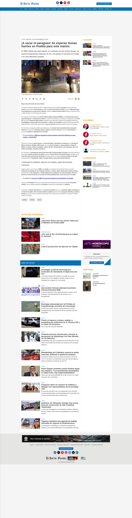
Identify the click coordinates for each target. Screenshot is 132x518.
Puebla (32, 199)
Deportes (101, 9)
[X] (61, 2)
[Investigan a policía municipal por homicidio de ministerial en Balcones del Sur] (30, 275)
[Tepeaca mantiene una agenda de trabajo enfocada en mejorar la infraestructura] (30, 424)
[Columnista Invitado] (86, 142)
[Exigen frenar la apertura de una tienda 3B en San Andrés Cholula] (87, 171)
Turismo (94, 9)
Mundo (42, 9)
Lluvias (25, 199)
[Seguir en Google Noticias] (78, 99)
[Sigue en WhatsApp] (76, 99)
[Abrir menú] (21, 9)
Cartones (60, 9)
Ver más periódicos (104, 3)
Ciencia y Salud (86, 9)
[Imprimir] (44, 99)
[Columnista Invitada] (86, 134)
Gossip (66, 9)
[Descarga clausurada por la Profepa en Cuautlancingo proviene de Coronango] (30, 308)
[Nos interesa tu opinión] (66, 438)
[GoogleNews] (69, 452)
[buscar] (111, 9)
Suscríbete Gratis (97, 262)
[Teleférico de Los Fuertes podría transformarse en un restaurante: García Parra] (87, 185)
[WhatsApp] (30, 99)
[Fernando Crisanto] (86, 126)
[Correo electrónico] (36, 99)
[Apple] (73, 452)
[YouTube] (64, 2)
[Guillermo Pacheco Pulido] (86, 150)
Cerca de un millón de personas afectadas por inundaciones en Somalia (52, 178)
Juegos (107, 9)
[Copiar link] (40, 99)
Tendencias (78, 9)
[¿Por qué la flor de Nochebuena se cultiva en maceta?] (30, 236)
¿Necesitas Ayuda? (66, 448)
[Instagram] (68, 2)
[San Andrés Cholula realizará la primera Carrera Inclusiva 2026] (30, 292)
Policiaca (31, 9)
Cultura (71, 9)
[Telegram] (33, 99)
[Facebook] (57, 2)
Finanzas (47, 9)
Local (25, 9)
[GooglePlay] (77, 452)
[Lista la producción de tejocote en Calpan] (30, 249)
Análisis (53, 9)
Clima (39, 199)
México (37, 9)
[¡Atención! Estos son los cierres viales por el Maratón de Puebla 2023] (30, 224)
